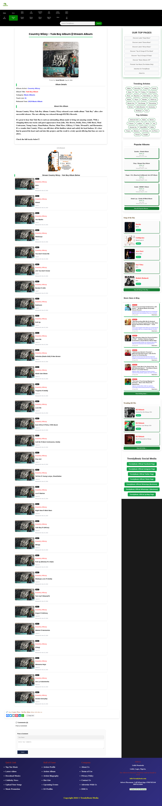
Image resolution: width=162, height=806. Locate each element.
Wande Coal (130, 103)
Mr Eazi (131, 107)
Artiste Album (49, 771)
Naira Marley (146, 95)
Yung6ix (145, 134)
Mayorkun (137, 95)
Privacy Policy (87, 776)
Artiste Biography (51, 776)
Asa (154, 123)
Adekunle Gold (134, 119)
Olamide (144, 99)
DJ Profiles (48, 789)
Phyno (136, 99)
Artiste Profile (49, 767)
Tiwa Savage (141, 103)
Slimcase (136, 131)
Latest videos (10, 771)
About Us (142, 73)
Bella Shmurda (141, 107)
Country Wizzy (34, 88)
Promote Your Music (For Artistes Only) (141, 64)
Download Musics (12, 776)
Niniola (152, 119)
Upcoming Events (50, 785)
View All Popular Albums (142, 208)
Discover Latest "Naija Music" (142, 38)
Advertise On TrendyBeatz (142, 69)
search (99, 23)
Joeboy (146, 88)
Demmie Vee (133, 127)
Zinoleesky (152, 107)
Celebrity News (11, 780)
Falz (136, 92)
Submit (22, 752)
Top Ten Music (11, 767)
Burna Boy (137, 88)
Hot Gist (47, 780)
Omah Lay (153, 99)
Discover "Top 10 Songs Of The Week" (141, 51)
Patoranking (152, 103)
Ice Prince (155, 131)
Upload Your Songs (13, 785)
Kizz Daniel (152, 92)
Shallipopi (139, 110)
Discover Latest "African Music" (141, 47)
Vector (147, 123)
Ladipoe (139, 123)
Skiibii (152, 127)
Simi (155, 95)
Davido (154, 88)
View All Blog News (142, 393)
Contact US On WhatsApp (138, 789)
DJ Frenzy (145, 131)
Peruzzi (138, 134)
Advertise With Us (89, 785)
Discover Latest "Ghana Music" (141, 42)
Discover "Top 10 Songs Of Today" (141, 55)
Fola (146, 110)
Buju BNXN (143, 127)
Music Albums (29, 95)
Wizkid (129, 99)
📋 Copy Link (30, 715)
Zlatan (129, 92)
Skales (144, 119)
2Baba (129, 88)
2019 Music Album (35, 101)
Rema (128, 95)
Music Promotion (12, 789)
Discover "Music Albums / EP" (142, 60)
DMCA (84, 789)
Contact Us (86, 780)
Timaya (128, 131)
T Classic (131, 123)
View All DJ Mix (142, 448)
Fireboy (143, 92)
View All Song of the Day (142, 289)
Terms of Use (86, 771)
